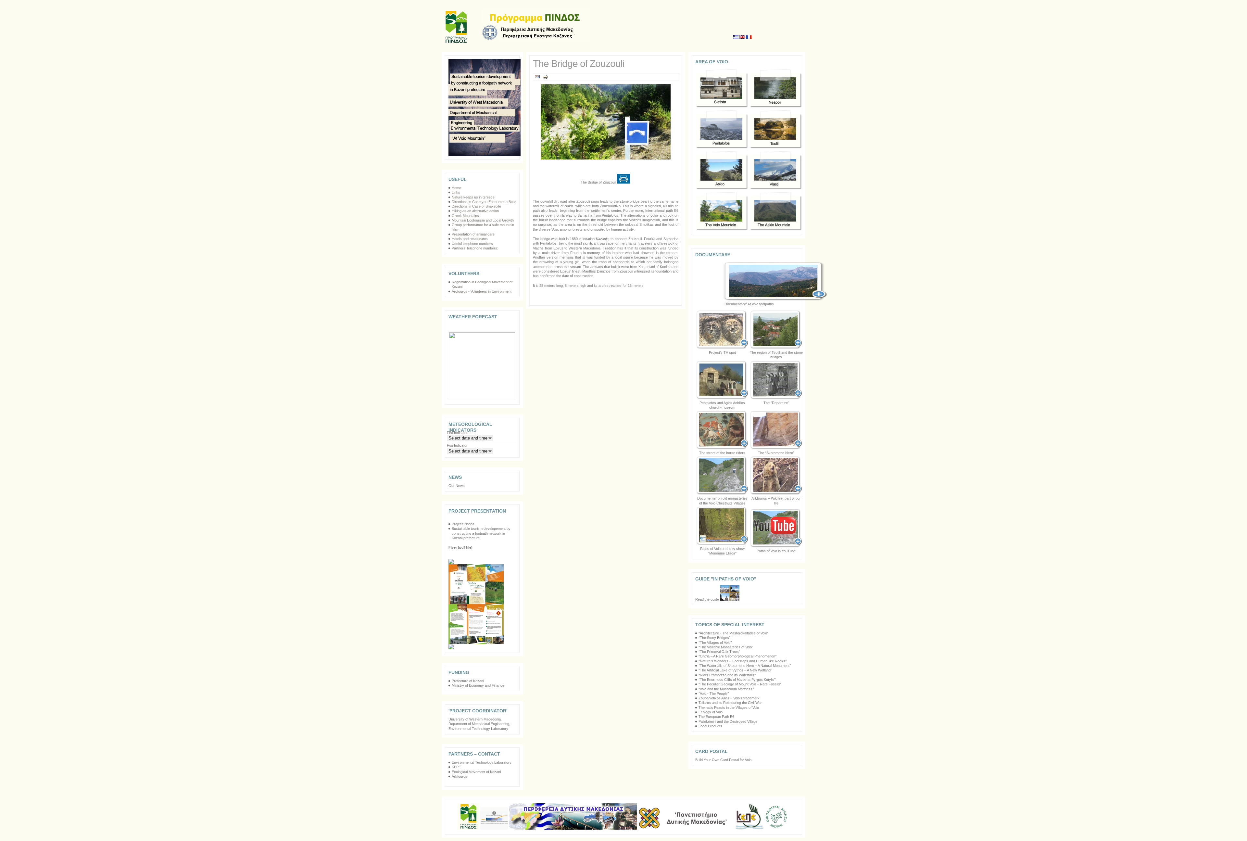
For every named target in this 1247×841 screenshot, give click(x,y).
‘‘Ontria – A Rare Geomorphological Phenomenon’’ (737, 656)
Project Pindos (463, 524)
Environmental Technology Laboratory (481, 762)
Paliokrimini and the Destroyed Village (728, 721)
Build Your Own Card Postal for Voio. (723, 760)
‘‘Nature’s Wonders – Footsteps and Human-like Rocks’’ (743, 661)
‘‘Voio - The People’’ (714, 693)
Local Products (710, 726)
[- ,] (776, 475)
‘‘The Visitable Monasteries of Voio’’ (726, 647)
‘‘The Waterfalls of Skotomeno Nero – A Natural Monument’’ (745, 666)
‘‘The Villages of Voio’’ (715, 642)
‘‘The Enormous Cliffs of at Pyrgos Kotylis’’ (737, 680)
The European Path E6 (716, 717)
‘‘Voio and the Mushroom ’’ (726, 689)
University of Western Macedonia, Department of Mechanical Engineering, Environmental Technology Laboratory (479, 724)
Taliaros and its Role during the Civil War (730, 703)
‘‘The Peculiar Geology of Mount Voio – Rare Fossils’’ (740, 684)
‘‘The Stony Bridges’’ (714, 638)
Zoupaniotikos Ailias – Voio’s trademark (729, 698)
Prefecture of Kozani (468, 681)
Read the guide (707, 599)
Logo (535, 24)
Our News (456, 486)
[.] (722, 380)
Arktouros (459, 776)
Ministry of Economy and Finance (478, 685)
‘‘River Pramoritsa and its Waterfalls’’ (727, 675)
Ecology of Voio (711, 712)
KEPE (456, 767)
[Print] (545, 78)
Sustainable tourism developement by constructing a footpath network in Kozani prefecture (481, 533)
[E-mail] (537, 78)
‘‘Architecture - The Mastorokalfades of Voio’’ (733, 633)
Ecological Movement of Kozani (476, 772)
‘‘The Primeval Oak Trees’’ (719, 652)
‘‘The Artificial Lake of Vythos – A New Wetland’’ (735, 670)
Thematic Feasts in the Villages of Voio (729, 707)
